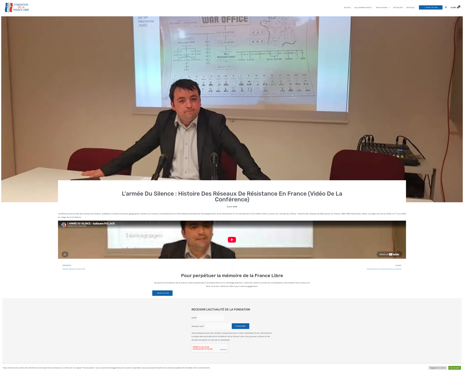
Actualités (398, 7)
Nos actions (381, 7)
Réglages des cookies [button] (438, 368)
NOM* (194, 317)
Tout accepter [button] (455, 368)
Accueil (347, 7)
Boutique (410, 7)
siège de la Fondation (71, 217)
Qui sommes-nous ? (363, 7)
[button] (388, 7)
